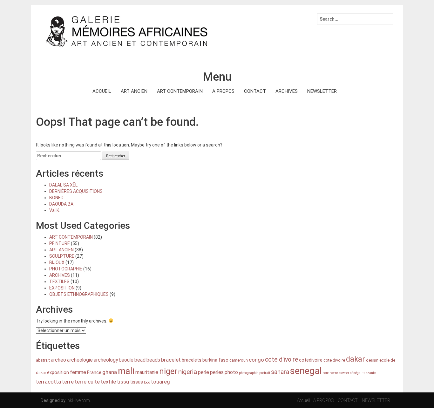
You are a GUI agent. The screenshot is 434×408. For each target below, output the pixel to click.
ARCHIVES (286, 91)
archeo (58, 360)
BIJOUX (56, 262)
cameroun (238, 360)
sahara (280, 372)
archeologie (80, 360)
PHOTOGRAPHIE (65, 268)
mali (126, 371)
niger (168, 371)
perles (217, 372)
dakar (355, 359)
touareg (160, 381)
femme (78, 372)
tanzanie (369, 373)
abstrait (43, 360)
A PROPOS (223, 91)
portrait (264, 373)
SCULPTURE (61, 256)
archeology (106, 360)
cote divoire (334, 360)
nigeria (187, 372)
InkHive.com (78, 400)
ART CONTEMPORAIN (180, 91)
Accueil (303, 400)
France (94, 372)
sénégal (356, 373)
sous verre (330, 373)
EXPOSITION (62, 287)
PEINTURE (59, 243)
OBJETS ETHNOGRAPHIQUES (79, 294)
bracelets (191, 360)
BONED (56, 197)
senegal (306, 370)
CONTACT (255, 91)
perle (203, 372)
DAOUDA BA (61, 204)
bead (140, 360)
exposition (58, 372)
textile (108, 381)
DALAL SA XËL (63, 184)
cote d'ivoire (281, 359)
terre (68, 381)
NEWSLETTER (322, 91)
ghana (109, 372)
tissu (123, 381)
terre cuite (87, 381)
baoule (126, 360)
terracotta (48, 381)
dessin (372, 360)
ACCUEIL (101, 91)
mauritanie (146, 372)
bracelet (171, 360)
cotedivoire (310, 360)
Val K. (54, 210)
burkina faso (215, 360)
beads (153, 360)
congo (256, 360)
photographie (248, 373)
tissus (136, 382)
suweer (344, 373)
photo (231, 372)
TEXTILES (59, 281)
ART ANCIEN (134, 91)
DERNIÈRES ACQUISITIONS (76, 191)
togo (147, 382)
